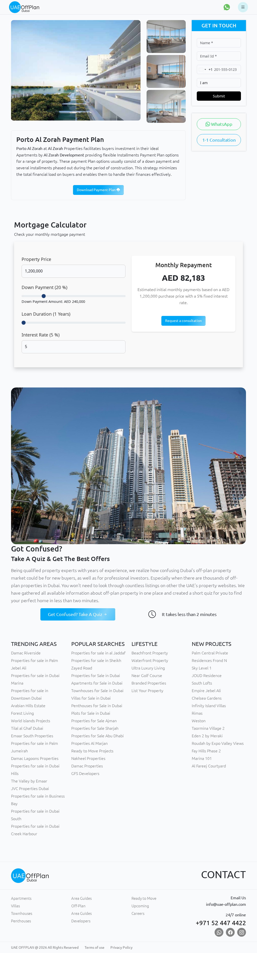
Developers (80, 921)
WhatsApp (221, 124)
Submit (219, 96)
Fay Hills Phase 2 (206, 751)
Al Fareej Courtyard (209, 766)
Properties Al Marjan (89, 743)
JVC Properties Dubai (30, 788)
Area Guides (81, 898)
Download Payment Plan (96, 190)
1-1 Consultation (219, 139)
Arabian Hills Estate (28, 705)
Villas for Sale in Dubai (91, 698)
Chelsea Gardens (207, 698)
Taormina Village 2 (208, 728)
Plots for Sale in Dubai (90, 713)
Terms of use (94, 947)
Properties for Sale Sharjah (94, 728)
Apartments (21, 898)
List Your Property (147, 690)
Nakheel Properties (88, 758)
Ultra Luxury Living (148, 668)
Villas (15, 906)
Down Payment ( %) (44, 287)
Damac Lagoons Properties (34, 758)
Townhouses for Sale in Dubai (97, 690)
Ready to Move (144, 898)
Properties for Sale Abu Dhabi (97, 736)
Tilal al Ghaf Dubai (27, 728)
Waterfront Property (150, 660)
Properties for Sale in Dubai (95, 675)
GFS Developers (85, 773)
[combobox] (205, 69)
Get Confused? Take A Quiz (75, 614)
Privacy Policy (121, 947)
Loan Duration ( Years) (46, 314)
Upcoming (140, 906)
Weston (199, 720)
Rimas (197, 713)
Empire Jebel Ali (206, 690)
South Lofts (202, 683)
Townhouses (21, 913)
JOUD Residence (207, 675)
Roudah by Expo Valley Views (218, 743)
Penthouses (21, 921)
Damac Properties (87, 766)
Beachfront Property (150, 653)
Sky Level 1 (202, 668)
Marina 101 (202, 758)
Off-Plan (78, 906)
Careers (138, 913)
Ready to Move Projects (92, 751)
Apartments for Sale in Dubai (96, 683)
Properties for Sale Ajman (94, 720)
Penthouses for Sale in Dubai (96, 705)
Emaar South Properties (32, 736)
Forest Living (22, 713)
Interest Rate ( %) (40, 335)
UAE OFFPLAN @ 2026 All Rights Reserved (45, 947)
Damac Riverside (26, 653)
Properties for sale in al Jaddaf (98, 653)
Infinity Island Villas (209, 705)
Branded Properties (149, 683)
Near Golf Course (147, 675)
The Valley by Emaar (29, 781)
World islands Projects (30, 720)
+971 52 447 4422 (221, 922)
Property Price (36, 259)
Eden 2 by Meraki (207, 736)
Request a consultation (183, 321)
